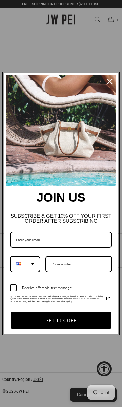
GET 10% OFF (61, 320)
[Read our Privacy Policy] (108, 298)
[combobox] (25, 264)
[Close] (110, 81)
